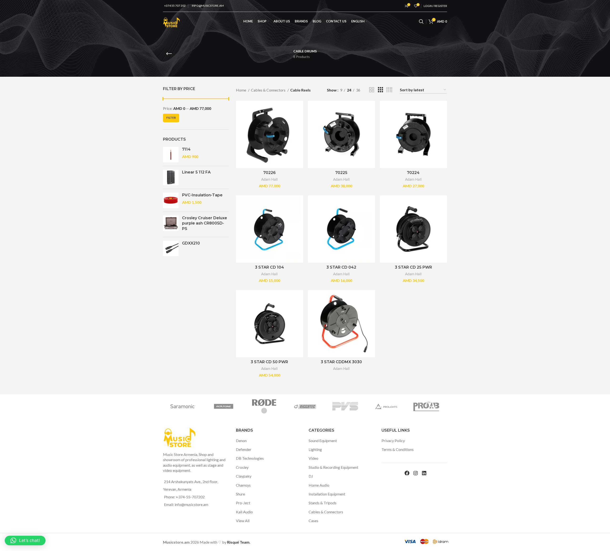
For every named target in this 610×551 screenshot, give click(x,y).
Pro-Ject (243, 502)
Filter (171, 117)
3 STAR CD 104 (269, 267)
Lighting (315, 449)
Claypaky (243, 476)
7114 (186, 149)
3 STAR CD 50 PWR (269, 362)
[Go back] (169, 54)
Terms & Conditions (397, 449)
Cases (313, 520)
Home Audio (319, 485)
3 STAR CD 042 (341, 267)
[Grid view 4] (389, 90)
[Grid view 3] (380, 90)
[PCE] (290, 406)
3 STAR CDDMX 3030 (341, 362)
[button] (25, 540)
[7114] (170, 154)
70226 (269, 172)
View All (242, 520)
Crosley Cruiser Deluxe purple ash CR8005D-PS (204, 223)
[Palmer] (331, 406)
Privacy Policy (393, 440)
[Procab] (169, 406)
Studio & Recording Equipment (333, 467)
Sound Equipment (323, 440)
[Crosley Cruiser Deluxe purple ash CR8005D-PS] (170, 224)
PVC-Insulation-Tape (202, 195)
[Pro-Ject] (209, 406)
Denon (241, 440)
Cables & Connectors (268, 90)
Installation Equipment (327, 494)
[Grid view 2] (371, 90)
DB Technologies (250, 458)
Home (241, 90)
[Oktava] (412, 406)
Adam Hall (269, 179)
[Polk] (250, 406)
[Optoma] (371, 406)
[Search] (421, 21)
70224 (413, 172)
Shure (240, 494)
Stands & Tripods (322, 502)
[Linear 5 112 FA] (170, 177)
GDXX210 (191, 243)
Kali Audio (244, 512)
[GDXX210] (170, 248)
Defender (243, 449)
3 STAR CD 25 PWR (413, 267)
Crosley (242, 467)
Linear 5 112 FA (196, 172)
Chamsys (243, 485)
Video (313, 458)
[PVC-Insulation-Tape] (170, 200)
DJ (311, 476)
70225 (341, 172)
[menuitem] (359, 21)
